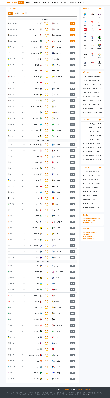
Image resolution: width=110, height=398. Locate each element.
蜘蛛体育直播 (12, 2)
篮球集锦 (73, 2)
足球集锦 (81, 2)
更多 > (100, 9)
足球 (15, 13)
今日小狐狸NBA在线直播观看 (89, 220)
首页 (22, 2)
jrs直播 (95, 232)
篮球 (24, 13)
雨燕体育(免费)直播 (87, 234)
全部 (10, 13)
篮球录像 (46, 2)
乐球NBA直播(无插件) (87, 236)
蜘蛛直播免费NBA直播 (87, 232)
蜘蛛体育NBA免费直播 (94, 218)
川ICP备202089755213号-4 (84, 389)
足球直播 (38, 2)
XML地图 (87, 394)
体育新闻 (64, 2)
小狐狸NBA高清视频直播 (88, 222)
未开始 (72, 47)
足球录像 (55, 2)
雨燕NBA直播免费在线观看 (88, 238)
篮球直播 (29, 2)
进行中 (72, 23)
